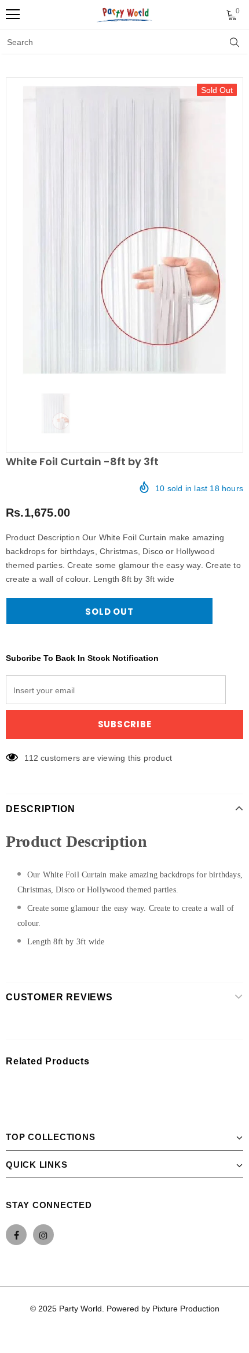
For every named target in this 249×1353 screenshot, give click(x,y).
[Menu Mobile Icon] (13, 14)
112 (31, 758)
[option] (124, 230)
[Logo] (125, 14)
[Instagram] (43, 1234)
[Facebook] (16, 1234)
